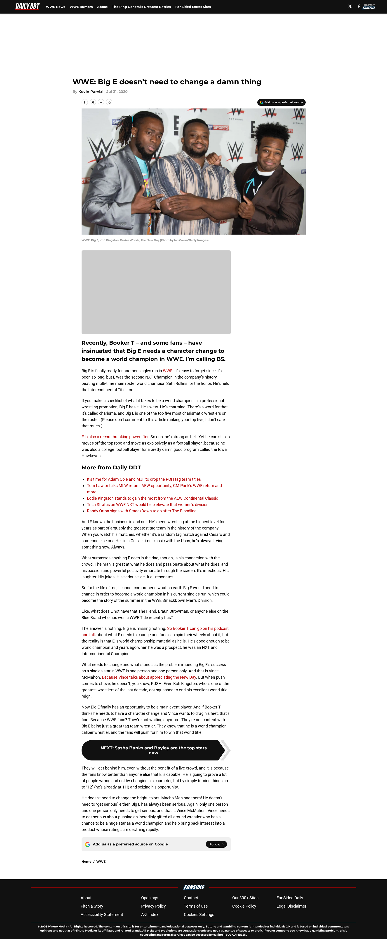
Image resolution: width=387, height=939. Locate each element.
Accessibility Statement (102, 914)
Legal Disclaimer (291, 906)
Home (86, 861)
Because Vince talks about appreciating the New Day (149, 677)
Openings (149, 897)
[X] (350, 6)
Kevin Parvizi (90, 91)
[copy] (109, 102)
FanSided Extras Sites (193, 7)
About (102, 7)
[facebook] (359, 6)
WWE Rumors (81, 7)
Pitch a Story (92, 906)
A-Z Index (149, 914)
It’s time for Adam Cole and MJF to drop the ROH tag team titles (144, 479)
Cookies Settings (199, 914)
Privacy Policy (153, 906)
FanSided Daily (290, 897)
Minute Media (57, 926)
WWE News (55, 7)
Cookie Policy (244, 906)
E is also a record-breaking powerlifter (115, 436)
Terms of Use (196, 906)
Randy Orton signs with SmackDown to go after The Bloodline (142, 510)
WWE (167, 370)
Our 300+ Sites (245, 897)
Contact (191, 897)
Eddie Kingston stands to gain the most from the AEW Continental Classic (152, 498)
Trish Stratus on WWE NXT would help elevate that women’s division (148, 504)
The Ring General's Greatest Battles (141, 7)
